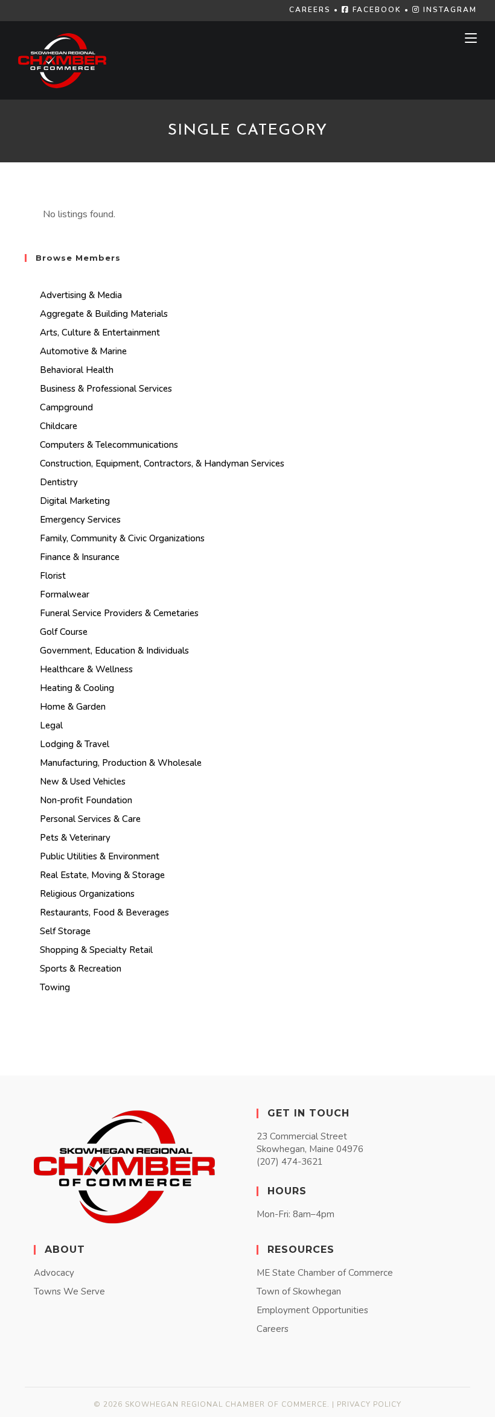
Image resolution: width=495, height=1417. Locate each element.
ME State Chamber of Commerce (325, 1273)
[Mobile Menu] (471, 38)
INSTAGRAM (448, 9)
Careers (273, 1329)
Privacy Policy (369, 1404)
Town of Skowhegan (299, 1291)
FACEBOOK (375, 9)
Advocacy (54, 1273)
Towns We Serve (69, 1291)
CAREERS (310, 9)
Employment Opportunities (312, 1310)
